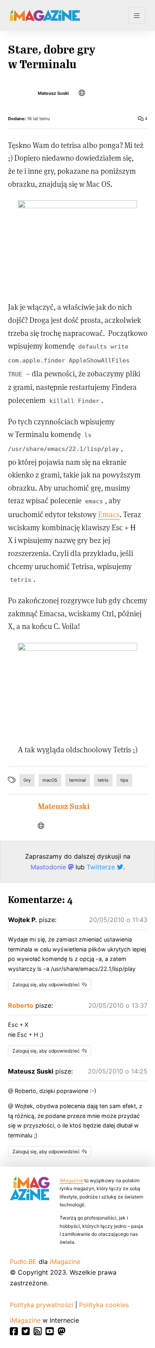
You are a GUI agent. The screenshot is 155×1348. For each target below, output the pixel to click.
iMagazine (71, 1180)
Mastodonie (49, 867)
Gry (27, 780)
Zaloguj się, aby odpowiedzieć (46, 985)
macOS (50, 780)
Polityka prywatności (41, 1305)
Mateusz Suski (53, 93)
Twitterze (102, 867)
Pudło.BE (23, 1262)
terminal (77, 780)
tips (124, 780)
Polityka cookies (104, 1305)
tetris (103, 780)
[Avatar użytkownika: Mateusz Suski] (18, 812)
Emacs (109, 514)
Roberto (20, 1005)
